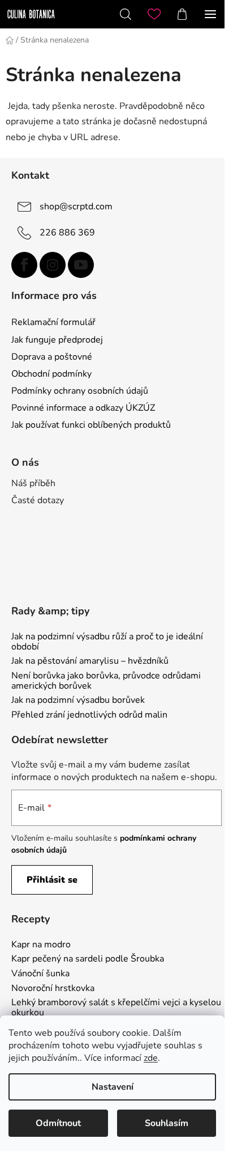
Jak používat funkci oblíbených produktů (91, 425)
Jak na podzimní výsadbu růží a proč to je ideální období (107, 642)
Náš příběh (33, 483)
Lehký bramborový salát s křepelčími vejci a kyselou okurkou (116, 1008)
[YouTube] (81, 265)
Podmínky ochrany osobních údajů (79, 391)
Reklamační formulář (53, 322)
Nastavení (112, 1087)
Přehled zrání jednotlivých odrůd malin (89, 715)
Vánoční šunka (40, 974)
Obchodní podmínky (51, 374)
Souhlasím (166, 1123)
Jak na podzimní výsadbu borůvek (78, 700)
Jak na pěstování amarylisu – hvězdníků (90, 661)
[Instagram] (53, 265)
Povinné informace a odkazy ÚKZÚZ (83, 408)
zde (151, 1058)
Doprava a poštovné (51, 357)
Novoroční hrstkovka (52, 989)
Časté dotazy (37, 500)
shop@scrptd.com (76, 206)
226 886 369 (67, 232)
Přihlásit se (52, 880)
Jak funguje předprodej (57, 340)
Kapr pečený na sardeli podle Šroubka (87, 959)
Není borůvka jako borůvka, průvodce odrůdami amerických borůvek (106, 681)
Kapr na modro (41, 945)
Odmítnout (58, 1123)
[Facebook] (24, 265)
